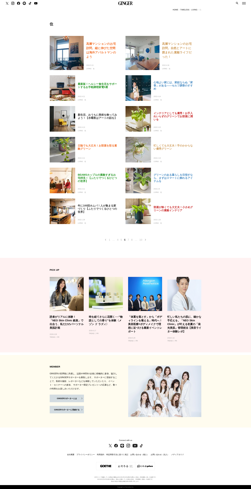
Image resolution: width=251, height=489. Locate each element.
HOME (175, 10)
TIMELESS (184, 10)
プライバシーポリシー (85, 454)
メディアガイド (177, 454)
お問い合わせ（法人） (160, 454)
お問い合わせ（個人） (139, 454)
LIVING (194, 10)
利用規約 (100, 454)
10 (140, 239)
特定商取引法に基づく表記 (117, 454)
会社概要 (70, 454)
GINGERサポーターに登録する (67, 410)
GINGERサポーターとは (67, 398)
